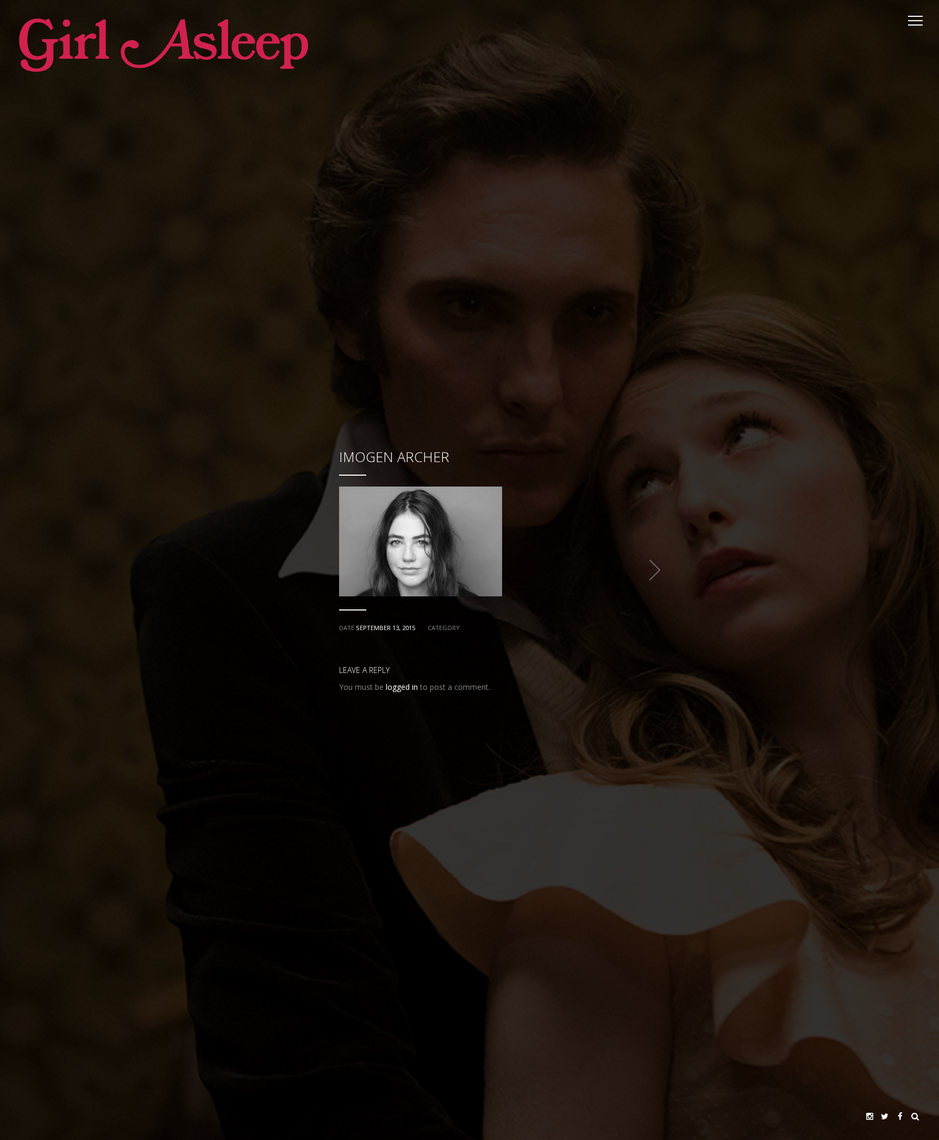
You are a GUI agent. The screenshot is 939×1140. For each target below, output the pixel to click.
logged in (402, 687)
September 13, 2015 (385, 628)
